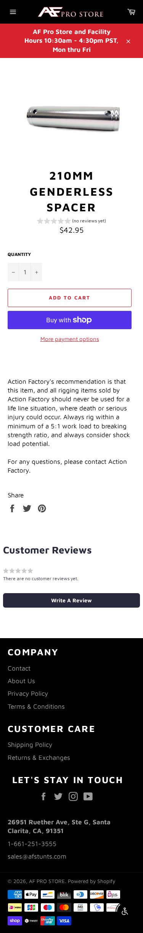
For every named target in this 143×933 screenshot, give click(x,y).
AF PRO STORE (47, 881)
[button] (71, 222)
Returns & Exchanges (39, 757)
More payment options (69, 339)
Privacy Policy (28, 693)
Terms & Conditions (36, 706)
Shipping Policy (30, 744)
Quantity (19, 254)
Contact (19, 668)
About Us (21, 681)
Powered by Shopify (91, 881)
